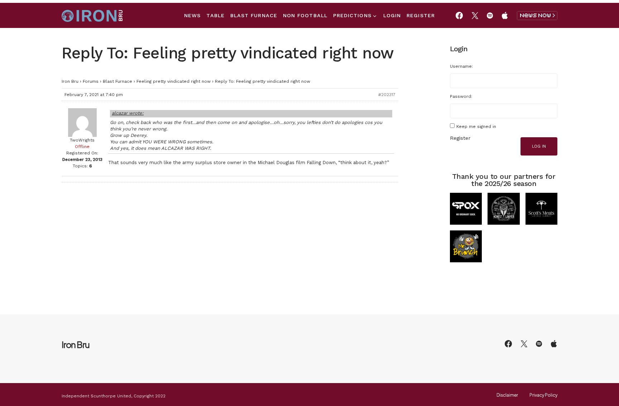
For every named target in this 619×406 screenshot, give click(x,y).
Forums (91, 81)
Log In (539, 146)
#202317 (386, 94)
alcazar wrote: (128, 113)
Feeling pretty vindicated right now (173, 81)
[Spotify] (490, 15)
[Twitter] (475, 15)
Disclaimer (507, 395)
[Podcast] (504, 15)
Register (460, 138)
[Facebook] (459, 15)
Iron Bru (70, 81)
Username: (461, 66)
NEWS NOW (537, 15)
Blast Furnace (117, 81)
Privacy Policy (543, 395)
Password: (461, 96)
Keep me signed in (476, 126)
